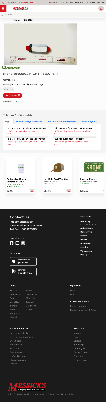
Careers (77, 341)
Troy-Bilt (30, 302)
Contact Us (53, 394)
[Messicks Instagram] (23, 243)
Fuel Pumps (16, 352)
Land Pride (31, 294)
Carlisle (83, 236)
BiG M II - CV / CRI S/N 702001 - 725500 (26, 128)
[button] (101, 8)
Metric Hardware (18, 360)
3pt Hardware (16, 344)
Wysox (83, 255)
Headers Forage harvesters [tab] (29, 121)
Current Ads (79, 356)
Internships (79, 344)
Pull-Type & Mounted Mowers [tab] (61, 121)
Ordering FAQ (80, 348)
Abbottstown (86, 228)
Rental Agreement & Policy (83, 310)
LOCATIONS (86, 217)
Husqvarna (15, 313)
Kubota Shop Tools (19, 333)
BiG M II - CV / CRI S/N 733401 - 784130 (26, 139)
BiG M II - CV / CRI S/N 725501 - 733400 (74, 128)
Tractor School (80, 352)
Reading (84, 247)
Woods (29, 309)
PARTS (13, 286)
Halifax (83, 239)
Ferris (12, 309)
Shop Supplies (16, 341)
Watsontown (86, 251)
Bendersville (86, 232)
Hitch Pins (15, 348)
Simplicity (30, 298)
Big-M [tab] (8, 121)
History (77, 337)
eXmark (13, 306)
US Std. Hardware (18, 356)
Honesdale (85, 243)
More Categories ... (90, 121)
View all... (14, 317)
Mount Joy (85, 221)
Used (72, 294)
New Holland (16, 294)
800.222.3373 (29, 229)
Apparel (77, 333)
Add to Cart (11, 95)
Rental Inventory (78, 306)
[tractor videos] (17, 243)
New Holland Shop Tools (21, 337)
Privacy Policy (80, 360)
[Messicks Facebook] (11, 243)
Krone (17, 20)
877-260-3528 (26, 2)
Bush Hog (14, 302)
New (72, 290)
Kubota (13, 290)
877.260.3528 (35, 225)
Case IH (13, 298)
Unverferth (31, 306)
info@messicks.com (21, 221)
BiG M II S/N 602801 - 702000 (69, 139)
